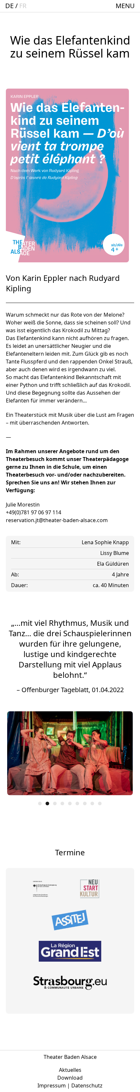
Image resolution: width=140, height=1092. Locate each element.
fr (22, 5)
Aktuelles (70, 1069)
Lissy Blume (114, 553)
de (9, 5)
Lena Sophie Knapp (105, 542)
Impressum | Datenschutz (70, 1085)
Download (70, 1077)
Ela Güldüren (113, 563)
